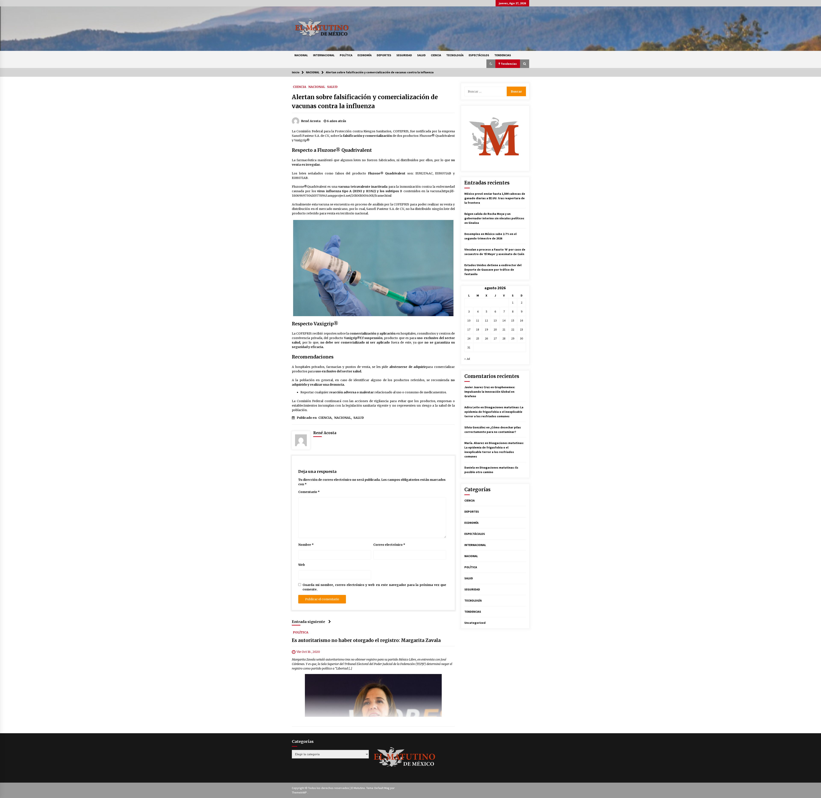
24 (468, 338)
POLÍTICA (346, 55)
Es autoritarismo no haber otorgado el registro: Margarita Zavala (366, 640)
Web (301, 565)
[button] (490, 63)
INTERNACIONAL (324, 55)
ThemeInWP (299, 792)
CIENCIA (436, 55)
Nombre (306, 545)
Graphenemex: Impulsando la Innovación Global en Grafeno (489, 391)
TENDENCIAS (502, 55)
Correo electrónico (389, 545)
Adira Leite (472, 407)
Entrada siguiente (308, 622)
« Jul (467, 359)
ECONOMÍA (364, 55)
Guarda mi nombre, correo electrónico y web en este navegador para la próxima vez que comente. (374, 587)
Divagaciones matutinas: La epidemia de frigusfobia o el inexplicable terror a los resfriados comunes (493, 411)
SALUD (421, 55)
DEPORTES (384, 55)
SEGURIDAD (404, 55)
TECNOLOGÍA (455, 55)
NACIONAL (301, 55)
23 (521, 329)
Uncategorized (475, 623)
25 (477, 338)
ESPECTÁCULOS (479, 55)
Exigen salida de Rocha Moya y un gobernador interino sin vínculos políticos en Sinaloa (494, 218)
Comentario (309, 492)
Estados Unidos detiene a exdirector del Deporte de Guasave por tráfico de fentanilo (492, 269)
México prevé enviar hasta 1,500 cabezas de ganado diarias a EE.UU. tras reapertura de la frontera (494, 198)
